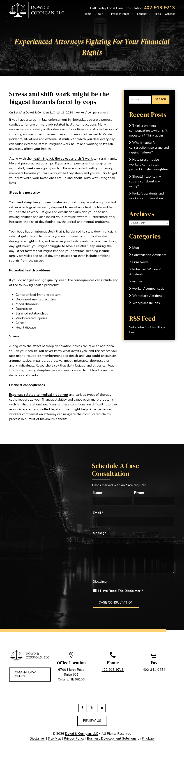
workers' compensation (91, 113)
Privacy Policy (74, 738)
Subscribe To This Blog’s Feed (147, 329)
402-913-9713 (159, 8)
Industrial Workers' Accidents (145, 271)
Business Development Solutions (112, 738)
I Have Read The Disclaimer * (120, 591)
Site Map (54, 738)
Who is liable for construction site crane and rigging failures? (149, 147)
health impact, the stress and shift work (63, 158)
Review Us (92, 720)
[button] (176, 751)
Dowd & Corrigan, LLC (40, 113)
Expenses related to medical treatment (38, 394)
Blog (158, 14)
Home (87, 14)
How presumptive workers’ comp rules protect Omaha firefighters (149, 164)
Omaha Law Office (25, 674)
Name (97, 492)
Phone (139, 492)
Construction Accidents (149, 255)
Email (98, 513)
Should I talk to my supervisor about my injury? (145, 181)
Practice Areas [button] (120, 14)
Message (100, 533)
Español (142, 14)
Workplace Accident (147, 296)
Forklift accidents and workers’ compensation (146, 195)
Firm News (140, 262)
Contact (170, 14)
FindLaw (148, 738)
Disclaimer (100, 582)
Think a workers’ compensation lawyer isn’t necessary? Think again (148, 131)
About (99, 14)
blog (135, 247)
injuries (137, 281)
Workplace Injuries (146, 303)
